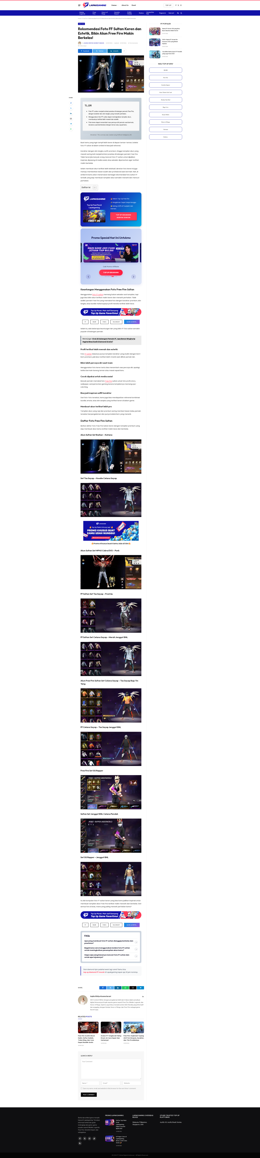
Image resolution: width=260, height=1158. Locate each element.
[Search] (178, 13)
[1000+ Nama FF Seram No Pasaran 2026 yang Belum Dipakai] (154, 42)
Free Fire (94, 13)
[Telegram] (71, 124)
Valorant (171, 13)
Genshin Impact (117, 13)
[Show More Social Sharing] (124, 51)
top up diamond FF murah (94, 972)
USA (141, 1124)
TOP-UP (168, 5)
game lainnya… (132, 322)
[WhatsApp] (71, 129)
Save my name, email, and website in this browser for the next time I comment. (109, 1088)
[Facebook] (71, 103)
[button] (88, 276)
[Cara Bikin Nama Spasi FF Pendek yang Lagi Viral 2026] (154, 54)
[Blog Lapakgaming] (94, 5)
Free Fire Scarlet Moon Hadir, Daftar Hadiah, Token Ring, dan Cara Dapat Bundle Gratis (86, 1039)
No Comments (134, 43)
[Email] (71, 119)
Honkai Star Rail (150, 13)
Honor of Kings (105, 13)
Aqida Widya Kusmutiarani (94, 43)
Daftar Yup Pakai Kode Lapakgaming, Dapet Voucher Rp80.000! (121, 1125)
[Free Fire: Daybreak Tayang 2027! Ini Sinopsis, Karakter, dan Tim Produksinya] (134, 1027)
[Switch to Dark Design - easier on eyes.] (181, 13)
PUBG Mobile (129, 13)
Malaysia (136, 1122)
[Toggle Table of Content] (93, 187)
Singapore (136, 1124)
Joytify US (163, 1122)
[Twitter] (71, 108)
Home (79, 18)
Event (134, 5)
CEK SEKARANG (111, 272)
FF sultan (88, 354)
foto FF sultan (97, 294)
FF (85, 322)
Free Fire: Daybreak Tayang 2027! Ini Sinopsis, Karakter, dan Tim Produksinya (134, 1038)
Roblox (141, 13)
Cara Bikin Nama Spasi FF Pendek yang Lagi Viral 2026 (172, 53)
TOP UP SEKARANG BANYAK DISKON (123, 216)
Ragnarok (162, 13)
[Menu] (79, 5)
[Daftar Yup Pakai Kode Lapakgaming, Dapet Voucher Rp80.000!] (109, 1122)
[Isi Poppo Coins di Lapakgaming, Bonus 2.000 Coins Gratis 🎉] (109, 1139)
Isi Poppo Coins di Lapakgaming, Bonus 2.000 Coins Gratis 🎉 (121, 1140)
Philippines (143, 1122)
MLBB (94, 322)
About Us (125, 5)
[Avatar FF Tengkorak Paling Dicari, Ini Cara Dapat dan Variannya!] (111, 1027)
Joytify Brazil (171, 1122)
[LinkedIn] (71, 113)
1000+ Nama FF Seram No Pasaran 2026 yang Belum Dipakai (170, 42)
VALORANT (116, 322)
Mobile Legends (82, 13)
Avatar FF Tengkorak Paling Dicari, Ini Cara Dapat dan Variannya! (111, 1038)
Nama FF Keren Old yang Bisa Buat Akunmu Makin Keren (171, 30)
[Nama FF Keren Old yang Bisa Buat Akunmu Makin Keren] (154, 31)
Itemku (179, 1122)
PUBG (104, 322)
